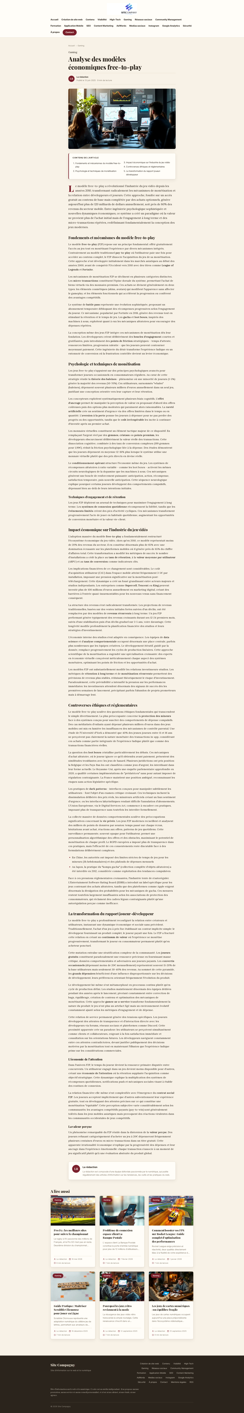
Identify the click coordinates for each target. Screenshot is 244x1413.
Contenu (90, 19)
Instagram (154, 25)
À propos (55, 32)
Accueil (54, 19)
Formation (56, 25)
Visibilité (102, 19)
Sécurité (187, 25)
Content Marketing (103, 25)
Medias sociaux (137, 25)
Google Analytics (171, 25)
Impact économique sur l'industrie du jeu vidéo (148, 162)
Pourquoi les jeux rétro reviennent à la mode (117, 1307)
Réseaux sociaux (143, 19)
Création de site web (72, 19)
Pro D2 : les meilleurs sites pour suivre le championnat (71, 1232)
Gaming (128, 19)
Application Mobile (73, 25)
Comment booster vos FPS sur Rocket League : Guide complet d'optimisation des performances (168, 1235)
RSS (191, 1382)
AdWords (121, 25)
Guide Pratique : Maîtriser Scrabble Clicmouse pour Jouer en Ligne (70, 1309)
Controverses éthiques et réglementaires (145, 166)
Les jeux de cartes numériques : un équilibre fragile (171, 1307)
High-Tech (115, 19)
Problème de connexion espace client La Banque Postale (117, 1233)
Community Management (168, 19)
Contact (70, 32)
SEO (88, 25)
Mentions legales (178, 1382)
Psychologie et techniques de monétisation (95, 171)
